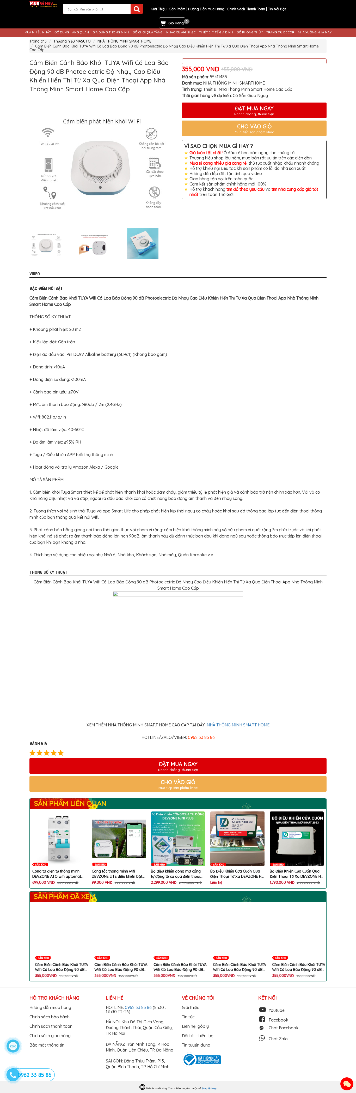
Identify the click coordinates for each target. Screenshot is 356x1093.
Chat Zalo (278, 1038)
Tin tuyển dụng (196, 1045)
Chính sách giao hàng (50, 1035)
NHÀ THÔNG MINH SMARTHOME (124, 41)
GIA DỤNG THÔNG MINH (111, 32)
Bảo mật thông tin (46, 1045)
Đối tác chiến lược (199, 1035)
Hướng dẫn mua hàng (50, 1007)
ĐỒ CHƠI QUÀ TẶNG (148, 32)
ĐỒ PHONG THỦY (250, 32)
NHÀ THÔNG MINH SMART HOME (238, 724)
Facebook (278, 1020)
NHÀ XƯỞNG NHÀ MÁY (315, 32)
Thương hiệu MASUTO (72, 41)
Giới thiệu (190, 1007)
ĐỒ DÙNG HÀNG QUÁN (71, 32)
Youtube (277, 1010)
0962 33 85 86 (139, 1007)
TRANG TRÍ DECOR (280, 32)
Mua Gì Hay (209, 1088)
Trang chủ (38, 41)
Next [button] (178, 243)
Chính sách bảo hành (49, 1016)
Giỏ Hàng (176, 23)
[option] (101, 158)
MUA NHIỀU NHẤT (37, 32)
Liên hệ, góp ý (195, 1026)
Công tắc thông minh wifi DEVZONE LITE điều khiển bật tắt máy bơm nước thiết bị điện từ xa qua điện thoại (118, 874)
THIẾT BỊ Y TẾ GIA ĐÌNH (216, 32)
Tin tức (188, 1016)
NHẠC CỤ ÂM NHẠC (180, 32)
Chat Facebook (283, 1027)
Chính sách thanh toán (50, 1026)
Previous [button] (25, 243)
